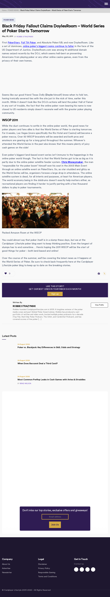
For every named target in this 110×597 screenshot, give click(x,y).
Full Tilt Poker (28, 42)
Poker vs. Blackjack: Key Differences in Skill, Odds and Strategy (49, 347)
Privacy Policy (44, 568)
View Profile (99, 305)
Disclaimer (42, 564)
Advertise (6, 568)
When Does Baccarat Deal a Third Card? (38, 364)
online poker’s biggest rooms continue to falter (48, 46)
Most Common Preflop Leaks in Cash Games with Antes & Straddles (51, 380)
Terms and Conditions (47, 577)
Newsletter (7, 573)
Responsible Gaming (46, 573)
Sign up (55, 294)
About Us (6, 564)
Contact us (79, 564)
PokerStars (14, 42)
